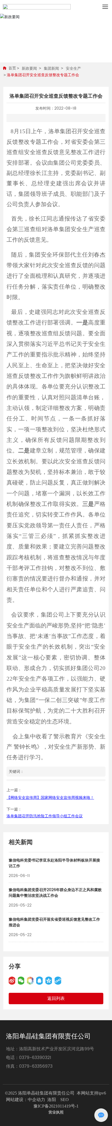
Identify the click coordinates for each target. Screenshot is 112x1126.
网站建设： (17, 1099)
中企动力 (36, 1099)
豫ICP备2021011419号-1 (56, 1106)
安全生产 (73, 68)
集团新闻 (51, 68)
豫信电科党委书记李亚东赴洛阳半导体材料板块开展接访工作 (54, 863)
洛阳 (51, 1099)
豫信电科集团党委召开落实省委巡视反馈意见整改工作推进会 (54, 922)
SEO (64, 1099)
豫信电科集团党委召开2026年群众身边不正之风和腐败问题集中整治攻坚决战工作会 (55, 893)
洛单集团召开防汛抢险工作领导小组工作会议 (45, 816)
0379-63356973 (35, 1066)
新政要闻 (29, 68)
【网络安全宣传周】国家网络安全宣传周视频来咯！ (50, 798)
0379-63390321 (35, 1057)
